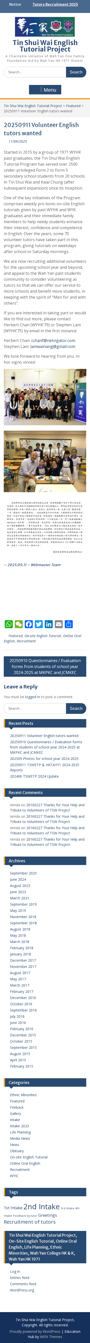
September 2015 (23, 1047)
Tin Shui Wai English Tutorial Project (45, 46)
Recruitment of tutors (30, 1221)
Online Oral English (25, 1163)
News (14, 1144)
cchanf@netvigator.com (53, 340)
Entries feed (19, 1277)
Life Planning (20, 1132)
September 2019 (23, 904)
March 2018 (19, 941)
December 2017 (23, 960)
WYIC (14, 1175)
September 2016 (23, 1010)
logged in (32, 696)
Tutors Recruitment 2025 (55, 4)
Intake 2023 (19, 1126)
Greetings (47, 1215)
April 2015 (18, 1060)
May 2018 (18, 935)
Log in (15, 1271)
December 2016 (23, 997)
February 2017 (21, 991)
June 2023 (18, 891)
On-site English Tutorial (42, 635)
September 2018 (23, 923)
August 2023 (20, 885)
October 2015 (21, 1041)
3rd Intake (67, 1208)
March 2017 (19, 985)
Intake (15, 1119)
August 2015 (20, 1053)
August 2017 (20, 972)
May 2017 (18, 979)
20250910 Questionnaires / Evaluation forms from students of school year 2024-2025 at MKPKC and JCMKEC (45, 666)
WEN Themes (51, 1336)
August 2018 (20, 929)
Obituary (17, 1150)
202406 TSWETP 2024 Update (34, 776)
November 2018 (23, 916)
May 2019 (18, 910)
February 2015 (21, 1066)
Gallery (15, 1113)
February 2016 (21, 1028)
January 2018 (20, 954)
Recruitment (26, 641)
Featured (73, 105)
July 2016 (17, 1016)
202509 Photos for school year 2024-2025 (44, 758)
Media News (20, 1138)
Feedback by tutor (25, 1215)
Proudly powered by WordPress (35, 1331)
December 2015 (23, 1035)
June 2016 (18, 1022)
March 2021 (19, 898)
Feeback (17, 1107)
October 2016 (21, 1004)
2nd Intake (42, 1206)
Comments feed (23, 1283)
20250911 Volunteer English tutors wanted (44, 735)
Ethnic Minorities (23, 1094)
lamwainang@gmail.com (52, 346)
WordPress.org (22, 1290)
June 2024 (18, 879)
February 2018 (21, 947)
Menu (50, 90)
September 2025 (23, 873)
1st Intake (13, 1207)
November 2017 (23, 966)
